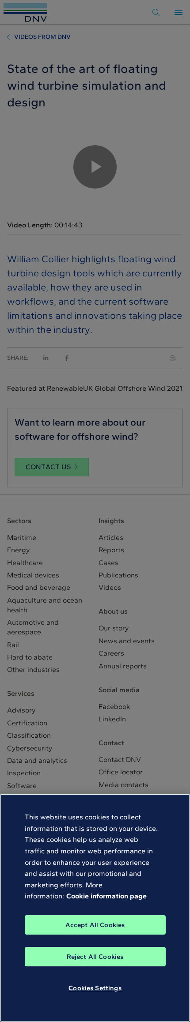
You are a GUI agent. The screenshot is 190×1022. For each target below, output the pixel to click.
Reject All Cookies (95, 957)
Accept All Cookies (95, 925)
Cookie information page (106, 896)
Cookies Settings (94, 988)
